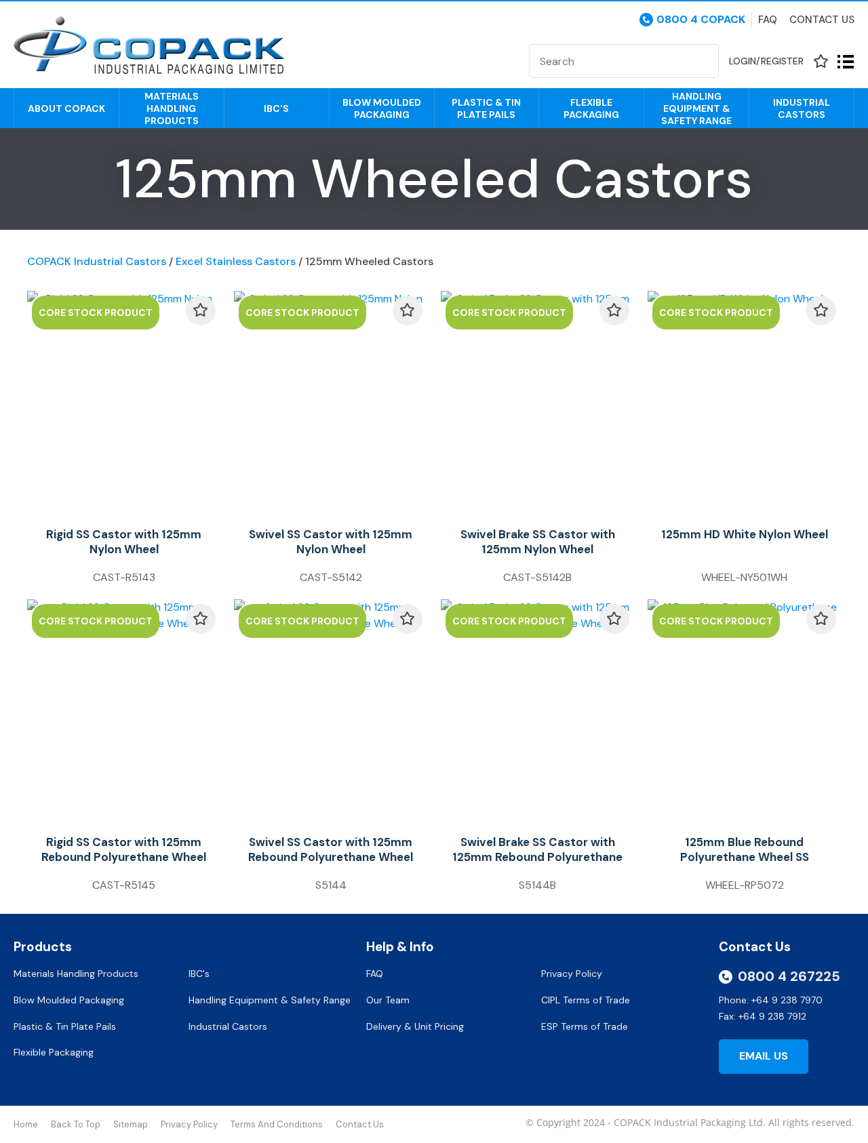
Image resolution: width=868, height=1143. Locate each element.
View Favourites (820, 61)
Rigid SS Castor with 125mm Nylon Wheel (123, 542)
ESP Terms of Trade (584, 1026)
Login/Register (766, 61)
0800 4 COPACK (700, 19)
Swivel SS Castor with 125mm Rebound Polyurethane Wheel (330, 849)
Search (702, 61)
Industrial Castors (801, 108)
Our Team (389, 1000)
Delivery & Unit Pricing (415, 1026)
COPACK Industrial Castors (96, 261)
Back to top (75, 1124)
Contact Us (821, 19)
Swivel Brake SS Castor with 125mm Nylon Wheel (537, 542)
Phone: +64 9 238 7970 (771, 1000)
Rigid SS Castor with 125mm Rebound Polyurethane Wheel (123, 849)
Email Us (763, 1056)
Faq (767, 19)
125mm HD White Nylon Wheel (744, 534)
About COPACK (66, 108)
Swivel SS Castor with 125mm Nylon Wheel (330, 542)
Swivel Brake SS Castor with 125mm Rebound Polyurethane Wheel (537, 857)
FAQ (376, 973)
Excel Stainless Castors (236, 261)
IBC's (276, 108)
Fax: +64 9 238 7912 (762, 1016)
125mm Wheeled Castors (369, 261)
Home (26, 1124)
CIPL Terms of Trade (585, 1000)
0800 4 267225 (789, 976)
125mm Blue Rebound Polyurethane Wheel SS (744, 849)
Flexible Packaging (591, 108)
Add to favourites (201, 310)
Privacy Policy (573, 973)
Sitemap (130, 1124)
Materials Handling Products (171, 108)
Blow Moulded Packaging (381, 108)
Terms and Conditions (277, 1124)
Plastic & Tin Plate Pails (486, 108)
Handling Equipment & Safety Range (696, 108)
